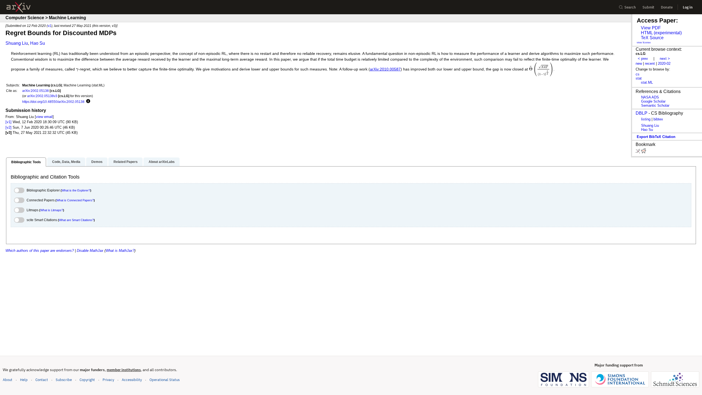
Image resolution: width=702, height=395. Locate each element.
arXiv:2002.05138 (35, 90)
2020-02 (664, 63)
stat (639, 78)
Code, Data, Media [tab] (66, 162)
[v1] (8, 122)
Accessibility (132, 379)
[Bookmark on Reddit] (643, 152)
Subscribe (64, 379)
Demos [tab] (97, 162)
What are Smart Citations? (76, 220)
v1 (49, 25)
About (7, 379)
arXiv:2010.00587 (385, 69)
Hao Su (37, 43)
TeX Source (652, 37)
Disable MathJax (90, 251)
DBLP (641, 113)
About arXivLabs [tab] (162, 162)
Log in (688, 7)
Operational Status (164, 379)
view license (644, 42)
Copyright (87, 379)
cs (637, 74)
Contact (41, 379)
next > (665, 59)
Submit (648, 7)
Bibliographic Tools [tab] (26, 162)
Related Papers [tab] (126, 162)
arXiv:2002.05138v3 (42, 96)
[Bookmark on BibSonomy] (638, 152)
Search (630, 7)
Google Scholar (653, 101)
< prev (643, 59)
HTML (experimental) (661, 32)
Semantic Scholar (655, 105)
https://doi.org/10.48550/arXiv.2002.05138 (53, 101)
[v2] (8, 127)
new (639, 63)
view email (44, 117)
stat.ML (647, 82)
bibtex (658, 119)
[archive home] (18, 7)
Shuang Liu (16, 43)
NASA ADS (650, 97)
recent (650, 63)
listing (645, 119)
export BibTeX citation (656, 137)
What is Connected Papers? (75, 200)
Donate (667, 7)
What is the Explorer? (76, 190)
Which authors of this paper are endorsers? (39, 251)
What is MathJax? (120, 251)
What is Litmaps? (51, 210)
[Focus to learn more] (87, 101)
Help (24, 379)
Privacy (108, 379)
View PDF (651, 28)
